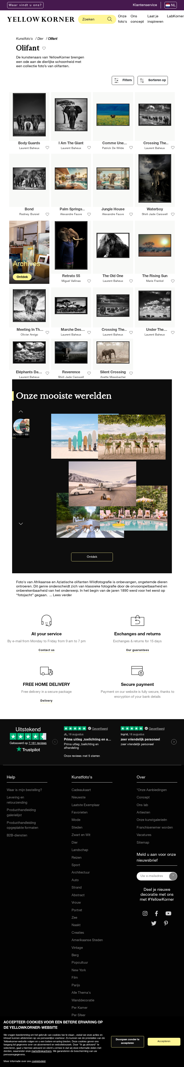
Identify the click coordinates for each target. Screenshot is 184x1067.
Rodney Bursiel (29, 214)
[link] (40, 19)
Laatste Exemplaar (86, 805)
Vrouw (76, 903)
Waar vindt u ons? (25, 5)
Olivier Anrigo (29, 334)
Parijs (76, 985)
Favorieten (80, 812)
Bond (29, 209)
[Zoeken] (109, 19)
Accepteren (164, 1041)
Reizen (76, 858)
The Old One (113, 276)
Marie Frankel (155, 281)
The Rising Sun (154, 276)
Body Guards (29, 143)
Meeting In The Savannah (29, 330)
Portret (77, 910)
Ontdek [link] (92, 557)
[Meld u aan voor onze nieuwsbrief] (173, 876)
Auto (75, 880)
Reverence (71, 372)
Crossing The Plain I (113, 330)
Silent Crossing (113, 372)
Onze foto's (122, 19)
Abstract (78, 895)
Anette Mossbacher (113, 377)
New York (79, 970)
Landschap (80, 850)
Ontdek (22, 277)
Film (75, 978)
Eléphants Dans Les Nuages (29, 373)
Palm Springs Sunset (71, 210)
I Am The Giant (71, 143)
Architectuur (81, 872)
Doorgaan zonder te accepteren (127, 1041)
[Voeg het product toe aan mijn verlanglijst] (47, 147)
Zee (74, 918)
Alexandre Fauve (71, 214)
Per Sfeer (78, 1015)
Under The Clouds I (155, 330)
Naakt (76, 925)
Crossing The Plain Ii (154, 144)
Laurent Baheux (29, 148)
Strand (77, 887)
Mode (76, 820)
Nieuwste (78, 797)
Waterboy (155, 209)
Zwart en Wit (81, 835)
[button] (20, 521)
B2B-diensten (17, 835)
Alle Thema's (81, 993)
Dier (75, 843)
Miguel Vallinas (71, 281)
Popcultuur (80, 963)
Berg (75, 955)
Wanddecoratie (83, 1000)
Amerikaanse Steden (87, 940)
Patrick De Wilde (113, 148)
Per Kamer (80, 1008)
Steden (77, 827)
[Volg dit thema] (44, 48)
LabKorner (175, 16)
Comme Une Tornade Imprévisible (113, 144)
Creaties (78, 933)
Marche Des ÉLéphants (71, 330)
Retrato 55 (71, 276)
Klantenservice (145, 5)
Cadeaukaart (81, 790)
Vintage (77, 948)
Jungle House (113, 209)
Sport (76, 865)
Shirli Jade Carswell (155, 214)
